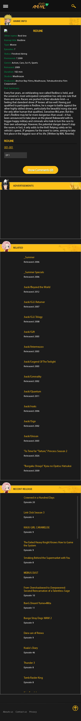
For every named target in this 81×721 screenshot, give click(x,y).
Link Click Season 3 (34, 512)
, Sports (34, 62)
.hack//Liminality (32, 376)
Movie (13, 44)
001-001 (8, 147)
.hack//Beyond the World (37, 287)
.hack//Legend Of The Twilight (40, 361)
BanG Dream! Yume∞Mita (37, 603)
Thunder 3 (29, 662)
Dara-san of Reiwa (34, 632)
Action (15, 62)
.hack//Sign (30, 421)
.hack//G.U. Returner (34, 302)
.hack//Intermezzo (33, 346)
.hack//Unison (31, 436)
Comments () (44, 170)
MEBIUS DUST (31, 572)
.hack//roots (30, 406)
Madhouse (18, 76)
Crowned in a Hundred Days (39, 497)
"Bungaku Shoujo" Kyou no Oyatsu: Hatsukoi (47, 466)
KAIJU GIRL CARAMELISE (37, 527)
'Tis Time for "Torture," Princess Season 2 (45, 451)
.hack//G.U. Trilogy (33, 316)
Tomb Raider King (33, 677)
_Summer (29, 257)
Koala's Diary (31, 647)
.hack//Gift (29, 331)
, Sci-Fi (27, 62)
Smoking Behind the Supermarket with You (47, 557)
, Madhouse (39, 80)
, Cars (21, 62)
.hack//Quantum (32, 391)
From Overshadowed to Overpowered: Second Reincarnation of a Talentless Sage (47, 589)
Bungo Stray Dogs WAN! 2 (38, 618)
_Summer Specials (34, 272)
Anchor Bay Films (24, 80)
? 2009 (19, 58)
